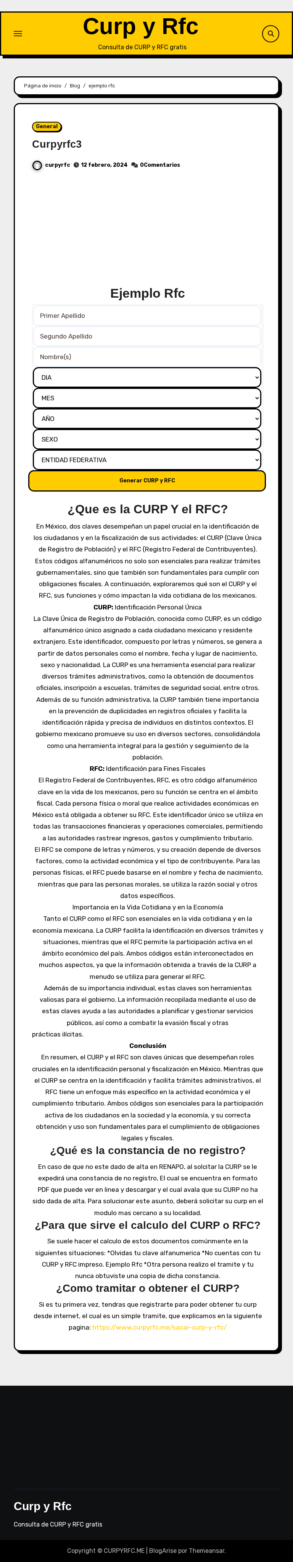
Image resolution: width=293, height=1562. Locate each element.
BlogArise (163, 1550)
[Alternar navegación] (18, 33)
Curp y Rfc (140, 26)
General (47, 126)
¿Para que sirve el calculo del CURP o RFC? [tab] (148, 1225)
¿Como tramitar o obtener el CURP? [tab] (148, 1288)
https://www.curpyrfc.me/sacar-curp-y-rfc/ (159, 1327)
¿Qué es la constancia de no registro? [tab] (148, 1150)
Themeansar (206, 1550)
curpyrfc (57, 165)
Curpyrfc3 (57, 144)
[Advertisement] (147, 231)
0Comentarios (160, 165)
